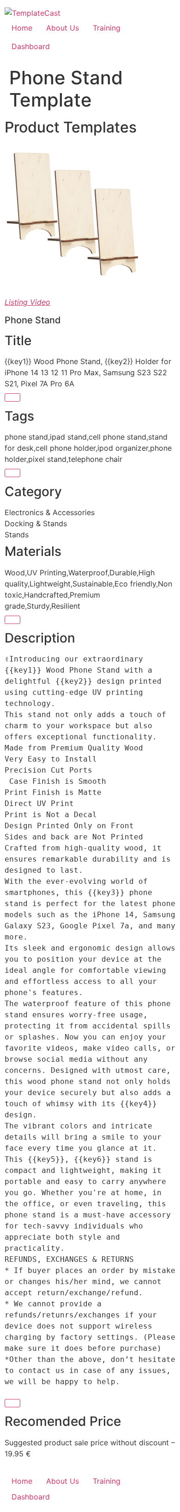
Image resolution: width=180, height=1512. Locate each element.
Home (22, 27)
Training (106, 27)
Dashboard (31, 46)
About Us (62, 27)
